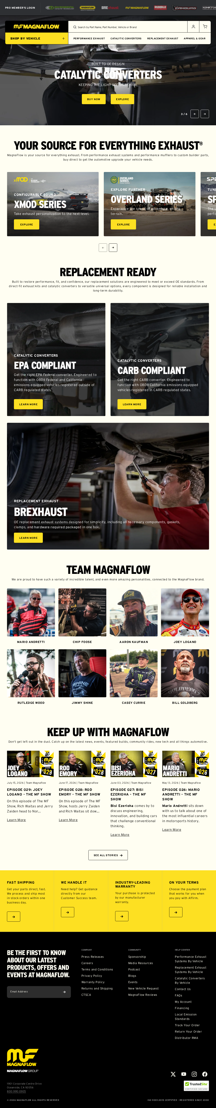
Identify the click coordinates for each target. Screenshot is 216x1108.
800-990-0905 (16, 1091)
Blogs (132, 975)
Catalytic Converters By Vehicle (190, 980)
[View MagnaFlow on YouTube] (184, 1074)
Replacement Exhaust (162, 38)
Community (134, 950)
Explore (125, 100)
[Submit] (64, 992)
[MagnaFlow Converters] (87, 8)
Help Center (182, 950)
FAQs (178, 995)
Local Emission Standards (186, 1017)
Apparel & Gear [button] (194, 38)
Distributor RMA (186, 1038)
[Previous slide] (194, 114)
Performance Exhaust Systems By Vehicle (190, 959)
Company (86, 950)
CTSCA (86, 994)
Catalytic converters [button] (126, 38)
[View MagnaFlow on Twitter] (173, 1074)
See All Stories (106, 855)
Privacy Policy (91, 975)
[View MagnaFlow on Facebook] (205, 1074)
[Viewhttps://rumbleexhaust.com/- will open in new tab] (160, 7)
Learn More (31, 405)
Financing (182, 1008)
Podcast (134, 969)
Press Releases (92, 956)
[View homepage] (36, 27)
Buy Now (96, 100)
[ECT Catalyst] (60, 7)
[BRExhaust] (110, 7)
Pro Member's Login (20, 7)
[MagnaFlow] (136, 8)
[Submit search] (74, 27)
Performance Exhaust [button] (89, 38)
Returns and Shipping (97, 988)
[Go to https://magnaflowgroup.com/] (23, 1060)
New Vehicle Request (143, 988)
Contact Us (183, 989)
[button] (205, 27)
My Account (183, 1001)
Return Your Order (188, 1031)
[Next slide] (205, 114)
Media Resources (140, 963)
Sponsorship (137, 956)
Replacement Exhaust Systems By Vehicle (190, 970)
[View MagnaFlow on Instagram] (194, 1074)
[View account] (193, 27)
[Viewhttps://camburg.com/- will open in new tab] (184, 7)
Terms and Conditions (97, 969)
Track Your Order (187, 1025)
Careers (87, 963)
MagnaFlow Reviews (142, 994)
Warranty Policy (92, 982)
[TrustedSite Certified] (196, 1086)
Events (133, 982)
